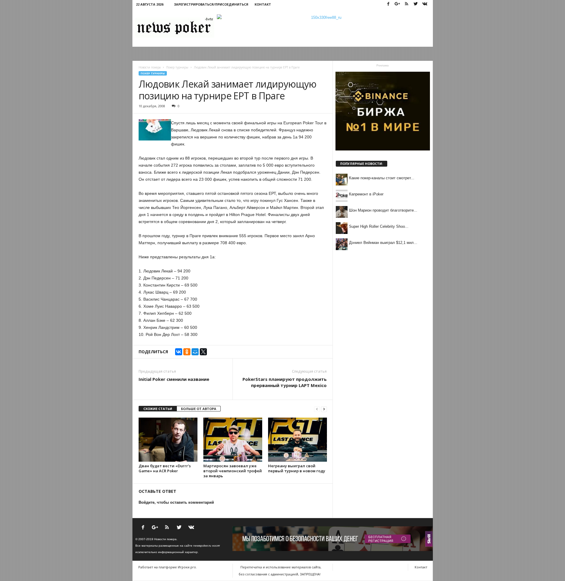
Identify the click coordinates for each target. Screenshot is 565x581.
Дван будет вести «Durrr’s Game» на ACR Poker (165, 468)
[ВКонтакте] (178, 351)
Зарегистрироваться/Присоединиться (211, 4)
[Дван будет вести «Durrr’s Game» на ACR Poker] (168, 440)
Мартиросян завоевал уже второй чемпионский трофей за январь (232, 470)
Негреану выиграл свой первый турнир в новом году (296, 468)
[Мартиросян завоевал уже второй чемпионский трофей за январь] (232, 440)
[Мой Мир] (195, 351)
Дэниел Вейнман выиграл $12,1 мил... (383, 242)
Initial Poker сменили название (174, 379)
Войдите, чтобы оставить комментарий (176, 502)
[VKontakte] (424, 4)
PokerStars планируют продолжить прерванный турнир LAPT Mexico (284, 382)
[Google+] (397, 4)
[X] (203, 351)
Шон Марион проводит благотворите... (383, 210)
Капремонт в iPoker (366, 194)
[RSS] (406, 4)
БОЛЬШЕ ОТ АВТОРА (198, 408)
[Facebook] (388, 4)
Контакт (263, 4)
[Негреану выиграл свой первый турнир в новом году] (297, 440)
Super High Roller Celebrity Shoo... (378, 226)
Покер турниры (153, 73)
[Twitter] (415, 4)
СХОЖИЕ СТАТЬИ (157, 408)
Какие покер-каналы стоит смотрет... (381, 178)
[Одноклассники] (186, 351)
